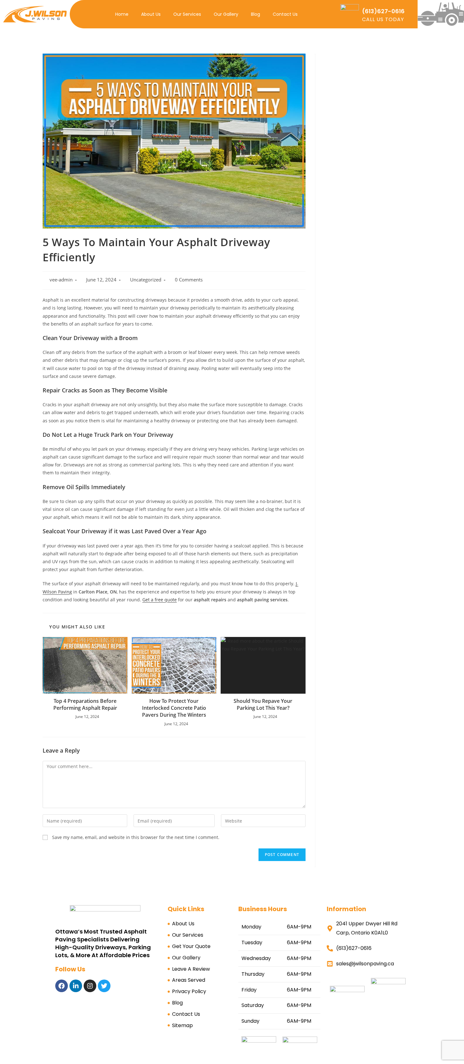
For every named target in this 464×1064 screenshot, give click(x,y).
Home (121, 14)
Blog (255, 14)
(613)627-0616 (383, 11)
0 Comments (189, 280)
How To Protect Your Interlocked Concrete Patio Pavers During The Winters (174, 708)
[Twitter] (104, 986)
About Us (151, 14)
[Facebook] (61, 986)
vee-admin (61, 280)
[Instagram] (90, 986)
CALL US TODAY (383, 19)
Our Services (187, 14)
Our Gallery (226, 14)
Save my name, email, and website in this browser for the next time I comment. (135, 837)
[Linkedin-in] (75, 986)
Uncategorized (145, 280)
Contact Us (285, 14)
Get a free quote (159, 600)
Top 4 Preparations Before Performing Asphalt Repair (85, 704)
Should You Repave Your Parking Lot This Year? (263, 704)
